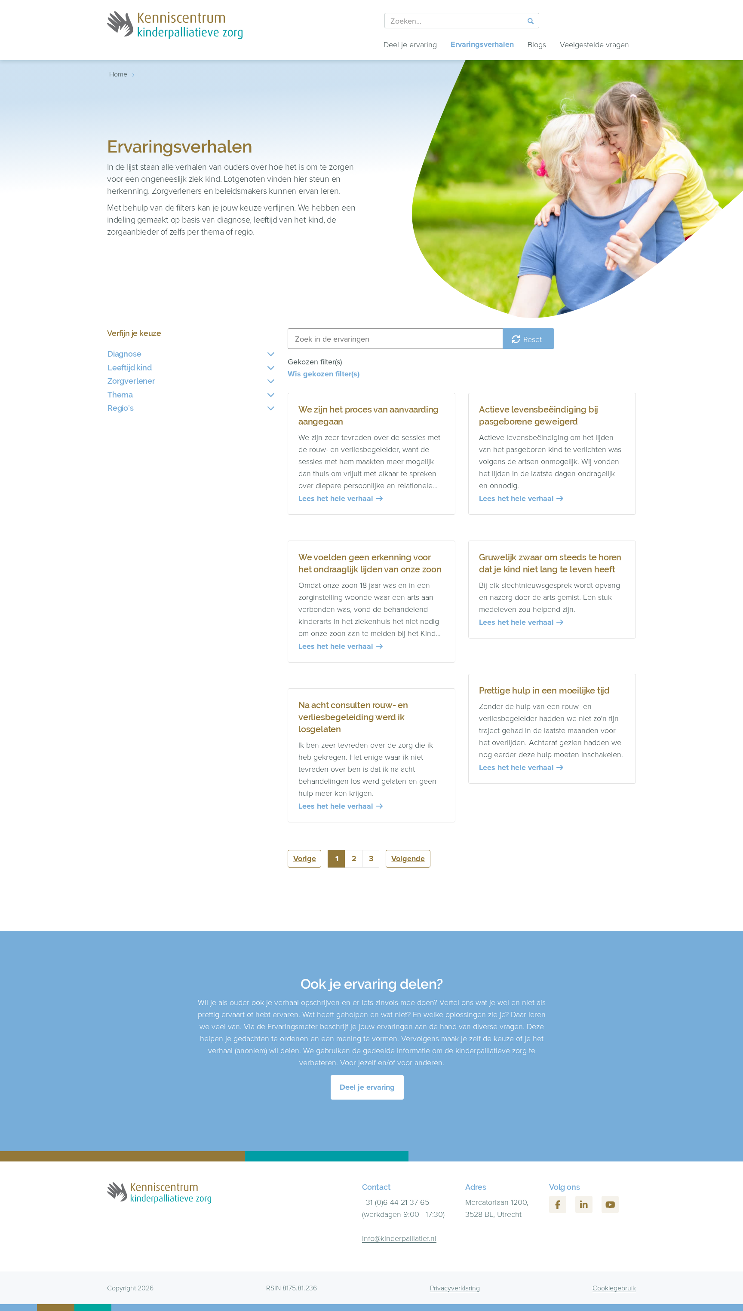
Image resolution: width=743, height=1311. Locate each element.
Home (118, 74)
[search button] (530, 20)
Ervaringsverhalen (482, 44)
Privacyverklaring (455, 1288)
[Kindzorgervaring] (175, 30)
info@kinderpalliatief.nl (399, 1238)
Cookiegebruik (614, 1288)
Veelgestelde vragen (594, 44)
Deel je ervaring (410, 44)
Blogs (537, 44)
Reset (531, 339)
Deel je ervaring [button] (367, 1087)
